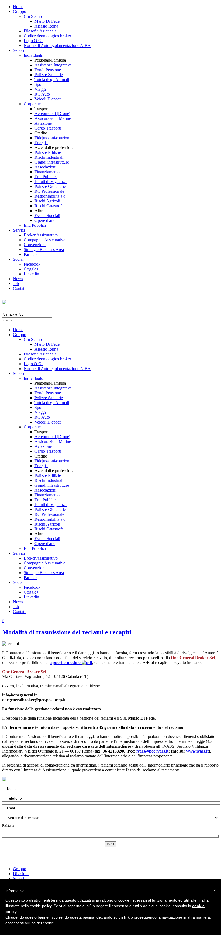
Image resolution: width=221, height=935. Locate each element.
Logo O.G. (33, 40)
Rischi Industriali (48, 157)
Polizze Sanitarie (48, 74)
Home (18, 6)
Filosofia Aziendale (40, 31)
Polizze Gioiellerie (50, 186)
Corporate (32, 103)
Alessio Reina (46, 26)
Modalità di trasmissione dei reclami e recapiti (66, 632)
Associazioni (45, 167)
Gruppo (19, 11)
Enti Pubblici (45, 176)
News (18, 278)
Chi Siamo (33, 16)
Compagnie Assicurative (44, 240)
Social (18, 259)
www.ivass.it (197, 751)
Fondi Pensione (47, 69)
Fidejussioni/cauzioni (52, 137)
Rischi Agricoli (47, 201)
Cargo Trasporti (47, 128)
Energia (41, 142)
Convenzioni (35, 244)
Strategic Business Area (44, 249)
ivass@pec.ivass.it (152, 751)
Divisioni (21, 873)
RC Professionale (49, 191)
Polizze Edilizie (47, 152)
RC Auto (42, 94)
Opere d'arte (44, 220)
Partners (30, 254)
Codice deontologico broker (47, 35)
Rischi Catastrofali (50, 206)
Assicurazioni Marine (52, 118)
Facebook (32, 264)
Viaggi (40, 89)
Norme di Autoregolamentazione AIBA (57, 45)
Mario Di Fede (47, 21)
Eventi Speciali (47, 215)
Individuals (33, 55)
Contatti (19, 288)
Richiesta (8, 826)
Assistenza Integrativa (53, 65)
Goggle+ (31, 269)
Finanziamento (47, 172)
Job (16, 283)
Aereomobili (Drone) (52, 113)
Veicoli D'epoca (47, 99)
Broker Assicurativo (41, 235)
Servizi (19, 230)
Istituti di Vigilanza (50, 181)
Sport (39, 84)
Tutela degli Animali (51, 79)
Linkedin (31, 274)
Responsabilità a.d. (50, 196)
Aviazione (43, 123)
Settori (18, 50)
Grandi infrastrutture (51, 162)
